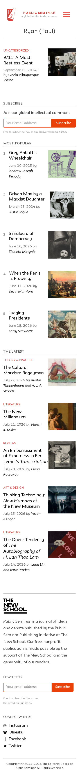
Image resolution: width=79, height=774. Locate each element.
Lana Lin (38, 564)
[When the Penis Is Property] (62, 284)
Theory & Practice (18, 360)
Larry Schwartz (21, 331)
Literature (11, 404)
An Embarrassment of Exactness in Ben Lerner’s (25, 456)
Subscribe (63, 123)
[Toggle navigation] (66, 14)
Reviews (9, 443)
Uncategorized (16, 50)
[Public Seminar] (11, 14)
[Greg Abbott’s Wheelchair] (62, 164)
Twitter (15, 746)
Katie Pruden (20, 570)
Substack (61, 132)
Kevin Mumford (21, 291)
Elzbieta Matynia (22, 252)
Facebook (17, 739)
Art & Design (13, 488)
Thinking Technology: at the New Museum (24, 500)
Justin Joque (18, 212)
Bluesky (16, 732)
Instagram (18, 725)
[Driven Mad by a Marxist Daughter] (62, 205)
